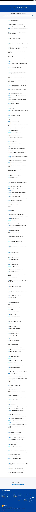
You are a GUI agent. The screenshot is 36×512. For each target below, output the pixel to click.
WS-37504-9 (9, 218)
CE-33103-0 (9, 349)
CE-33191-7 (9, 414)
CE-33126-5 (9, 169)
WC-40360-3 (9, 113)
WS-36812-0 (9, 399)
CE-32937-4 (9, 177)
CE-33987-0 (9, 225)
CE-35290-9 (9, 295)
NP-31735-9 (9, 180)
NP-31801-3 (9, 150)
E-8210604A (9, 252)
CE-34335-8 (9, 360)
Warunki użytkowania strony (21, 510)
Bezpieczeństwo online (15, 496)
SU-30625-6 (9, 269)
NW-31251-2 (9, 264)
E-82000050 (9, 406)
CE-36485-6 (9, 154)
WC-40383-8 (9, 365)
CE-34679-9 (9, 463)
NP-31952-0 (9, 243)
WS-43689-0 (9, 254)
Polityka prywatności (17, 510)
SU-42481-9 (9, 236)
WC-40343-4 (9, 192)
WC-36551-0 (9, 335)
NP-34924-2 (9, 72)
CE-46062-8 (9, 444)
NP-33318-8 (9, 188)
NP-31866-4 (9, 430)
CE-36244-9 (9, 380)
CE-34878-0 (9, 20)
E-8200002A (9, 408)
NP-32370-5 (9, 316)
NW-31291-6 (9, 63)
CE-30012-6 (9, 314)
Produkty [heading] (8, 493)
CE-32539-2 (9, 323)
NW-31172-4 (9, 271)
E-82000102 (9, 241)
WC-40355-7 (9, 200)
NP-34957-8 (9, 143)
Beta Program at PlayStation (31, 502)
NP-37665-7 (9, 309)
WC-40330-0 (9, 190)
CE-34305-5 (9, 93)
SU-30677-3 (9, 450)
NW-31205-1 (9, 32)
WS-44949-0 (9, 432)
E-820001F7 (9, 186)
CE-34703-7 (9, 328)
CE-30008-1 (9, 284)
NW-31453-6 (9, 223)
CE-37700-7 (9, 99)
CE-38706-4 (9, 61)
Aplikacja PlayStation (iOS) (32, 499)
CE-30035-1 (9, 277)
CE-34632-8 (9, 404)
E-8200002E (9, 103)
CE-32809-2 (9, 286)
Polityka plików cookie (27, 510)
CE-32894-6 (9, 97)
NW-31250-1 (9, 28)
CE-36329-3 (9, 38)
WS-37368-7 (9, 387)
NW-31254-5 (9, 165)
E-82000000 (9, 141)
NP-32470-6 (9, 259)
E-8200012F (9, 135)
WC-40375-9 (9, 194)
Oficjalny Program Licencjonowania (25, 500)
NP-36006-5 (9, 101)
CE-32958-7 (9, 304)
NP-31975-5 (9, 302)
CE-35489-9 (9, 369)
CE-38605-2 (9, 446)
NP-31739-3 (9, 47)
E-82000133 (9, 128)
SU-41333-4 (9, 426)
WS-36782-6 (9, 206)
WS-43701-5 (9, 418)
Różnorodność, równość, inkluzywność (15, 497)
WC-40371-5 (9, 115)
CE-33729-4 (9, 472)
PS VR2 (7, 496)
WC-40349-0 (9, 196)
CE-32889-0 (9, 354)
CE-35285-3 (9, 280)
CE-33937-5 (9, 51)
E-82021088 (9, 124)
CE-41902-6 (9, 424)
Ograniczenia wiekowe (26, 497)
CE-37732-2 (9, 148)
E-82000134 (9, 110)
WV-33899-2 (9, 220)
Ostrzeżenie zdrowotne (26, 498)
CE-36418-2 (9, 454)
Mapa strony (24, 510)
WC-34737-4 (9, 420)
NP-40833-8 (9, 331)
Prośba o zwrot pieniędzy (20, 499)
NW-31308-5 (9, 266)
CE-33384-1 (9, 351)
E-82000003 (9, 210)
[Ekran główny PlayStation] (1, 2)
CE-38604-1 (9, 152)
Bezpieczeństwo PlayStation (19, 495)
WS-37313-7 (9, 391)
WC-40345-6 (9, 410)
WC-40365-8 (9, 156)
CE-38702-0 (9, 182)
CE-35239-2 (9, 26)
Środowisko (14, 494)
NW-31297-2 (9, 67)
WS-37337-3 (9, 385)
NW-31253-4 (9, 89)
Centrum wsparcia (20, 494)
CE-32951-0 (9, 175)
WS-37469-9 (9, 239)
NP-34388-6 (9, 338)
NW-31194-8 (9, 58)
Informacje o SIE (3, 494)
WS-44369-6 (9, 434)
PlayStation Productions (3, 497)
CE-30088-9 (9, 319)
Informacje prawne (14, 510)
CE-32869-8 (9, 95)
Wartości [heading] (14, 493)
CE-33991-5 (9, 373)
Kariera (2, 495)
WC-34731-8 (9, 232)
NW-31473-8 (9, 257)
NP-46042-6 (9, 439)
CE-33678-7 (9, 326)
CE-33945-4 (9, 367)
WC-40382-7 (9, 202)
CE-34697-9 (9, 468)
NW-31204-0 (9, 262)
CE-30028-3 (9, 291)
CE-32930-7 (9, 160)
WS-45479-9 (9, 422)
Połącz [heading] (30, 493)
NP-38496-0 (9, 378)
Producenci (25, 499)
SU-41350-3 (9, 333)
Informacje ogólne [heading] (3, 493)
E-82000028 (9, 358)
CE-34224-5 (9, 297)
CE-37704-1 (9, 80)
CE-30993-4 (9, 321)
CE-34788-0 (9, 356)
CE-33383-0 (9, 307)
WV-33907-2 (9, 85)
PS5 (7, 494)
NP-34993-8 (9, 146)
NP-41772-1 (9, 437)
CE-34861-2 (9, 108)
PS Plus (7, 497)
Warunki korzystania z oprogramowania (31, 510)
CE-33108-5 (9, 340)
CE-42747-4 (9, 77)
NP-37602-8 (9, 250)
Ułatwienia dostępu (14, 495)
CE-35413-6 (9, 162)
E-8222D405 (9, 458)
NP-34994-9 (9, 130)
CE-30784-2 (9, 346)
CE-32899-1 (9, 230)
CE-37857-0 (9, 214)
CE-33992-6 (9, 121)
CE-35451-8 (9, 24)
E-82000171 (9, 117)
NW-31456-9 (9, 87)
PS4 (7, 495)
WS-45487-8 (9, 442)
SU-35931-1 (9, 376)
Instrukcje (19, 500)
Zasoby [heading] (25, 493)
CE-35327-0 (9, 395)
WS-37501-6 (9, 43)
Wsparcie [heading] (19, 493)
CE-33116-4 (9, 362)
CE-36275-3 (9, 137)
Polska (3, 510)
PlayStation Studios (3, 496)
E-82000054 (9, 132)
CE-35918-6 (9, 36)
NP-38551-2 (9, 246)
